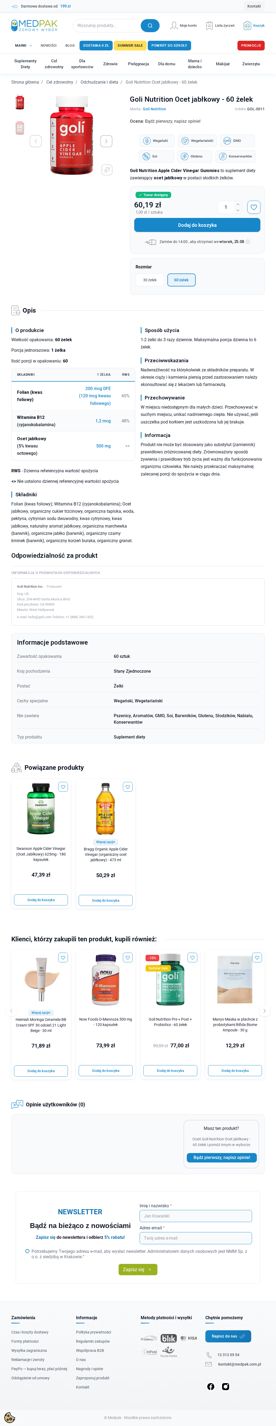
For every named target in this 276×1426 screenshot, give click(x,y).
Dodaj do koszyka (197, 225)
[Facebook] (210, 1386)
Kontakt (254, 6)
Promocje (251, 45)
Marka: (136, 109)
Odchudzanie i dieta (99, 82)
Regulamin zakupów (93, 1341)
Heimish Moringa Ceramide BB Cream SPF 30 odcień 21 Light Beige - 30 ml (41, 1025)
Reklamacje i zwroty (27, 1359)
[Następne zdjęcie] (106, 141)
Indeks (240, 109)
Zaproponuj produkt (92, 1378)
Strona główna (25, 82)
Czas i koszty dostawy (30, 1332)
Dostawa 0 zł (96, 45)
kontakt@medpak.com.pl (239, 1364)
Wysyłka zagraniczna (29, 1350)
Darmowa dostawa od (46, 6)
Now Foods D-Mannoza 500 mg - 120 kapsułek (105, 1022)
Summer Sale (130, 45)
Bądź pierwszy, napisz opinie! (222, 1157)
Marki (21, 45)
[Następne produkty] (264, 1010)
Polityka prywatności (93, 1332)
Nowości (49, 45)
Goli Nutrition (154, 109)
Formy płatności (25, 1341)
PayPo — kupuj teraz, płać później (39, 1369)
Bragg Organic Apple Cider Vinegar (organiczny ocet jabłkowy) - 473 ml (106, 854)
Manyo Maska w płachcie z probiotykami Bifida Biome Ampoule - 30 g (235, 1024)
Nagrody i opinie (89, 1369)
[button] (252, 25)
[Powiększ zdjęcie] (107, 170)
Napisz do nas (224, 1336)
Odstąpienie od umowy (30, 1378)
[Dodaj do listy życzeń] (253, 207)
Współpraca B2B (90, 1350)
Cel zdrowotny (59, 82)
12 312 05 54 (228, 1355)
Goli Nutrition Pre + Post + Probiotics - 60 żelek (170, 1022)
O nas (81, 1359)
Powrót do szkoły (169, 45)
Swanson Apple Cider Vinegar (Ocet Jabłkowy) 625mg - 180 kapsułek (41, 854)
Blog (70, 45)
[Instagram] (225, 1386)
